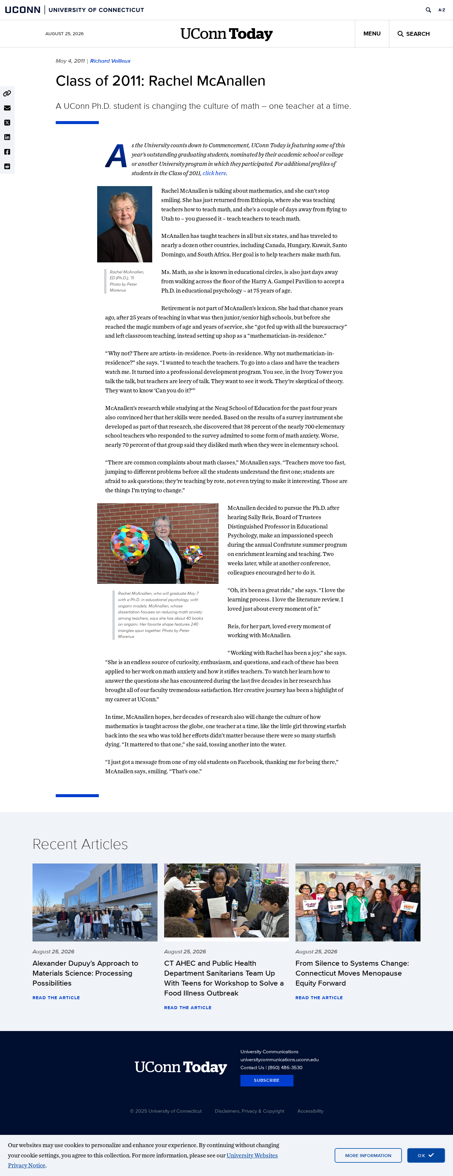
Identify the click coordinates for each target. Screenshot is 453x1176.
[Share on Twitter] (7, 122)
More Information (368, 1155)
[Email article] (7, 108)
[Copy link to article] (7, 93)
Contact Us (252, 1067)
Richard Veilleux (110, 61)
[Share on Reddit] (7, 166)
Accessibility (310, 1110)
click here (214, 173)
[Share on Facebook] (7, 152)
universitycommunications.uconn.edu (279, 1059)
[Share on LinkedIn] (7, 137)
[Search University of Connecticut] (428, 10)
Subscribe (267, 1080)
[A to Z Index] (441, 10)
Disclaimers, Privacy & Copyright (249, 1110)
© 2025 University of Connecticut (166, 1110)
